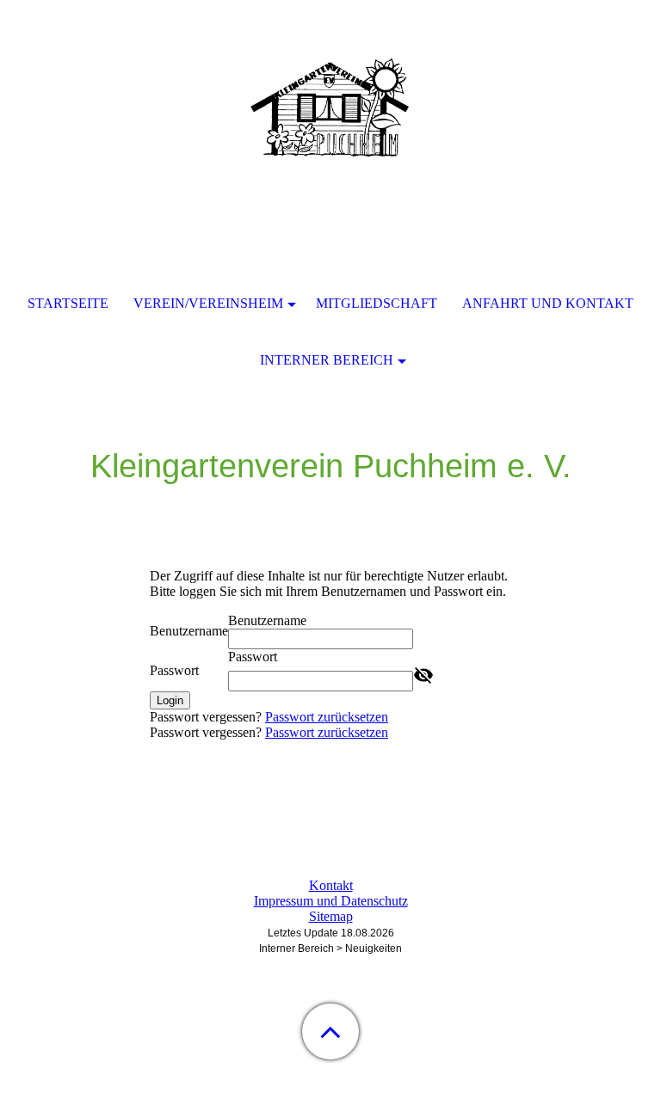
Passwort (174, 670)
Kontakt (331, 885)
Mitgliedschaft (376, 303)
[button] (330, 1031)
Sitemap (331, 916)
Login (170, 700)
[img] (330, 107)
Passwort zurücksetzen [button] (326, 716)
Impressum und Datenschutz (331, 900)
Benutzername (189, 630)
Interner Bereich (326, 360)
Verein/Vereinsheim (208, 303)
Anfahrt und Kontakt (547, 303)
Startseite (68, 303)
